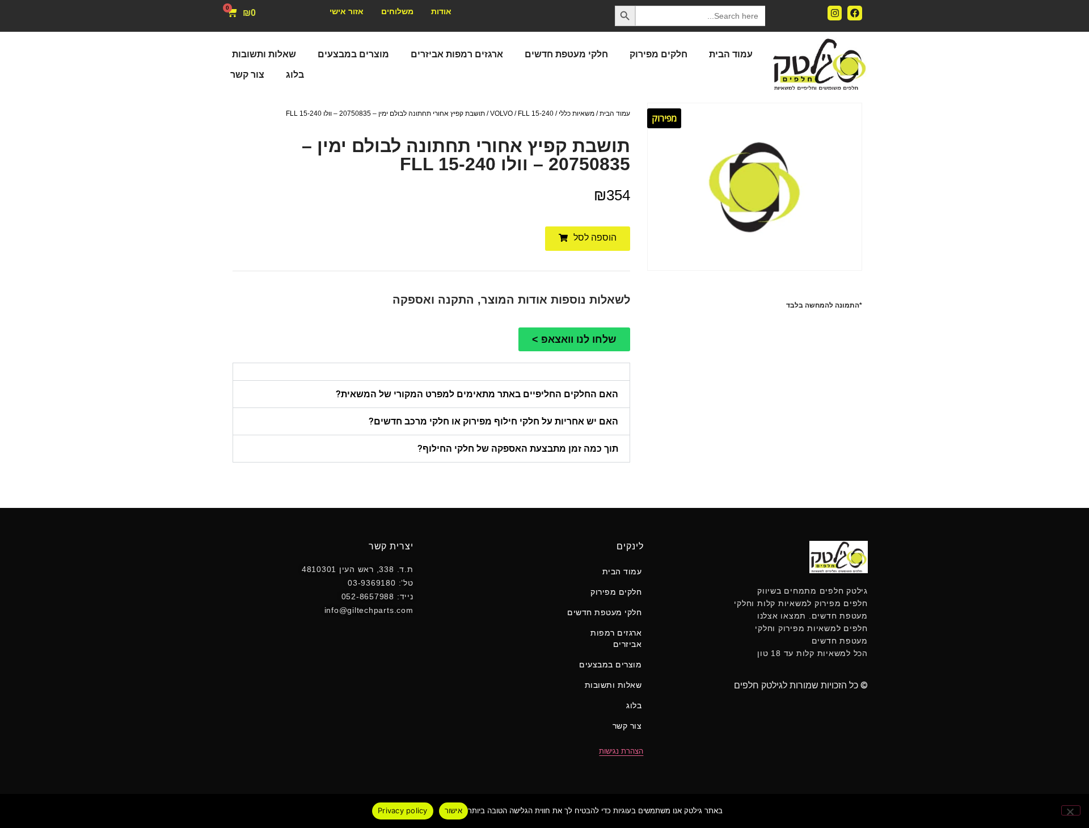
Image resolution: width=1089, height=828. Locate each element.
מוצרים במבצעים (353, 54)
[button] (587, 238)
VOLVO (501, 113)
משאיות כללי (576, 113)
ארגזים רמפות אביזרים (457, 54)
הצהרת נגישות (621, 751)
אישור (453, 810)
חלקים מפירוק (658, 54)
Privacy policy (403, 810)
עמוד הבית (731, 54)
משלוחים (397, 11)
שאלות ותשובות (264, 54)
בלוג (295, 74)
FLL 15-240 (536, 113)
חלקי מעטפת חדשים (566, 54)
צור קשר (247, 74)
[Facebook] (854, 13)
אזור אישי (347, 11)
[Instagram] (835, 13)
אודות (441, 11)
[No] (1070, 810)
